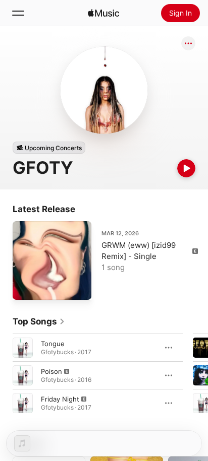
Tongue (53, 344)
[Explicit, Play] (23, 375)
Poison (51, 371)
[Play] (186, 168)
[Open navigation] (18, 13)
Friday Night (60, 399)
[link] (39, 321)
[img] (103, 13)
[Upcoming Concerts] (49, 148)
